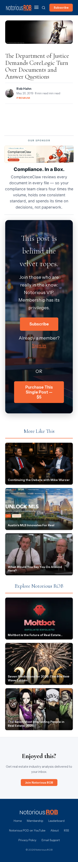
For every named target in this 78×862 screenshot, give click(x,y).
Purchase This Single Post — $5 (39, 392)
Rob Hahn (23, 89)
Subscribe (61, 7)
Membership (35, 820)
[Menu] (36, 7)
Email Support (51, 840)
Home (18, 820)
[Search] (43, 8)
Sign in (39, 345)
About (54, 830)
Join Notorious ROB (39, 782)
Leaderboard (56, 820)
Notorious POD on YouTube (27, 830)
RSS (66, 830)
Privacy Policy (27, 840)
